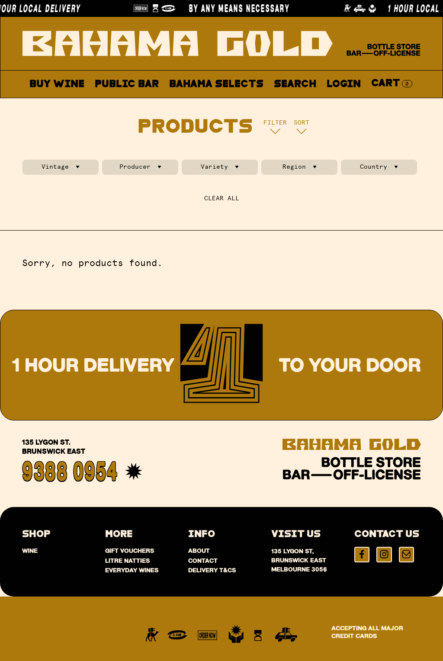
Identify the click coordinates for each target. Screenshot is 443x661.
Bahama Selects (216, 84)
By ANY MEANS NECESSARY (233, 8)
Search (295, 84)
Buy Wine (56, 84)
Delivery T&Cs (212, 570)
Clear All (221, 198)
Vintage (55, 166)
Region (294, 166)
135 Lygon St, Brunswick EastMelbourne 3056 (299, 560)
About (258, 104)
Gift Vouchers (129, 551)
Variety (214, 166)
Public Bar (127, 84)
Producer (135, 166)
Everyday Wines (131, 570)
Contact (312, 104)
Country (373, 166)
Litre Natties (127, 561)
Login (344, 84)
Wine (30, 551)
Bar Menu (131, 104)
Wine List (198, 104)
